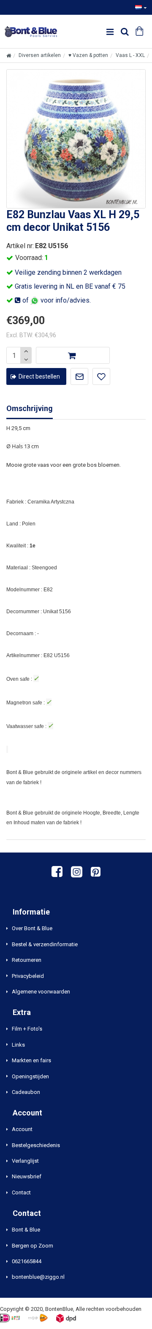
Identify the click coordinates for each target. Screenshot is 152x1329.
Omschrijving (29, 408)
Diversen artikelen (40, 55)
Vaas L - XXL (130, 55)
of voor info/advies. (56, 300)
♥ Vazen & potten (88, 55)
